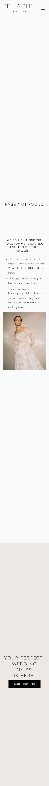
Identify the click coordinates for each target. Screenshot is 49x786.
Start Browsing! (24, 684)
